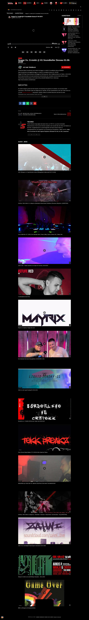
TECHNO (10, 13)
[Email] (39, 135)
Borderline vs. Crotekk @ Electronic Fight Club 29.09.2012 (31, 421)
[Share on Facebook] (20, 103)
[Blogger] (71, 10)
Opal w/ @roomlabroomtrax (60, 114)
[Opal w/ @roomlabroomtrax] (69, 114)
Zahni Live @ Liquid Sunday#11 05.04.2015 (28, 390)
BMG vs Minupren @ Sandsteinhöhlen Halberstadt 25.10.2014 (32, 608)
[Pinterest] (54, 10)
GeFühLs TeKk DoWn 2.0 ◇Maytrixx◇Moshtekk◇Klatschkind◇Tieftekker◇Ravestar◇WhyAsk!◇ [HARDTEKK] (43, 203)
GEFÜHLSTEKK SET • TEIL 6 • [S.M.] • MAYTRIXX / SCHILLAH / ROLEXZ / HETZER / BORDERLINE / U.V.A (74, 51)
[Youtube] (56, 10)
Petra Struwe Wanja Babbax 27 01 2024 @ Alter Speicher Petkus (33, 452)
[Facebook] (49, 10)
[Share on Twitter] (23, 103)
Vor (70, 110)
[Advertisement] (44, 606)
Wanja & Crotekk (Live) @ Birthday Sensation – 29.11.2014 (31, 576)
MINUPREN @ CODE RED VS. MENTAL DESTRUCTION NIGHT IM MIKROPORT (37, 483)
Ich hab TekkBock (29, 67)
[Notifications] (78, 10)
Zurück (19, 110)
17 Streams (79, 15)
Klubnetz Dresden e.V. (27, 92)
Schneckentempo (13, 9)
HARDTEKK (19, 13)
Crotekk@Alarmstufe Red (24, 296)
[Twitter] (51, 10)
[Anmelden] (81, 10)
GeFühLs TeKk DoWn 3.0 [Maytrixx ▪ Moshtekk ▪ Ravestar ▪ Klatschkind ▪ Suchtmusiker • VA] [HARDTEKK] (42, 514)
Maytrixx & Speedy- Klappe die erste (26, 327)
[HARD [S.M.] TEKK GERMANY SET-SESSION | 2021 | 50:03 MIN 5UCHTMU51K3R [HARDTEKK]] (64, 42)
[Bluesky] (68, 10)
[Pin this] (34, 103)
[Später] (76, 10)
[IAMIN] (73, 10)
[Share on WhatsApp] (27, 103)
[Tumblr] (34, 135)
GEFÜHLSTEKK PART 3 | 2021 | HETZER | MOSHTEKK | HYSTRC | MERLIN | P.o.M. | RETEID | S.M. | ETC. (74, 36)
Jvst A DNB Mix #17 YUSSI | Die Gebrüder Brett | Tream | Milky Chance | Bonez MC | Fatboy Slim (40, 234)
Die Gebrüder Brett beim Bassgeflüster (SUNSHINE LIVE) (31, 358)
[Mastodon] (59, 10)
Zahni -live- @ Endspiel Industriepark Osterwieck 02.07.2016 (32, 545)
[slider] (31, 44)
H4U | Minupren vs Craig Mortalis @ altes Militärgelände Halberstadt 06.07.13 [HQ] (37, 172)
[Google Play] (64, 10)
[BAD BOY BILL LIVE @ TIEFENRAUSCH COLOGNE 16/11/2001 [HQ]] (20, 114)
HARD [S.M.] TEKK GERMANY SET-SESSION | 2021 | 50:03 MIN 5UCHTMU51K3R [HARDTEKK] (74, 43)
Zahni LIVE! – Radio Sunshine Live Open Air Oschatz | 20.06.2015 (33, 265)
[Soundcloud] (66, 10)
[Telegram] (61, 10)
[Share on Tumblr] (31, 103)
